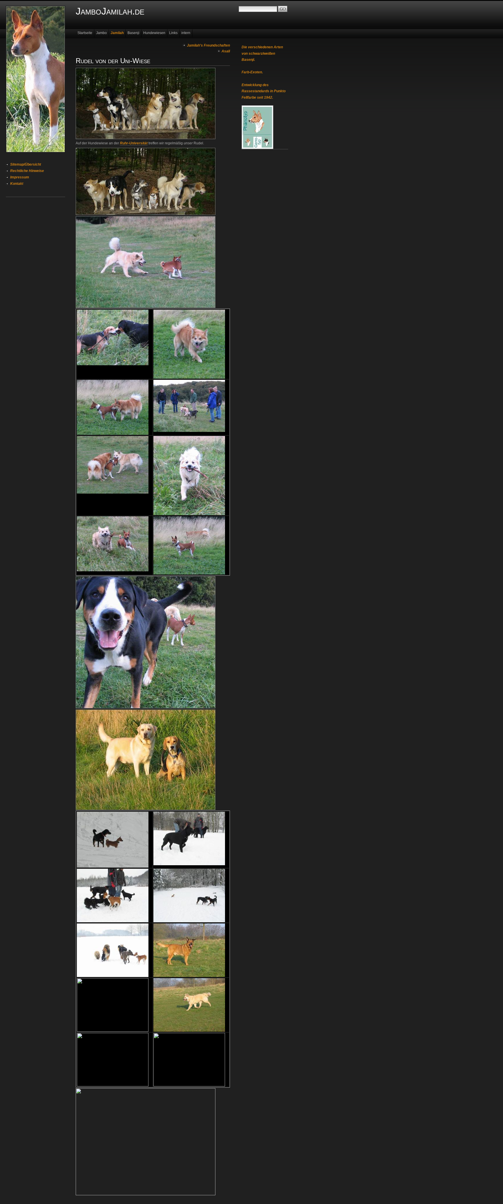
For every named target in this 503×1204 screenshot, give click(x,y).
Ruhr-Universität (134, 143)
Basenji (133, 33)
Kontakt (16, 184)
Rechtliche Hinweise (27, 171)
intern (185, 33)
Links (173, 33)
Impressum (19, 177)
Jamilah (117, 33)
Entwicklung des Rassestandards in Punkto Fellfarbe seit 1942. (264, 91)
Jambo (101, 33)
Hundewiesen (154, 33)
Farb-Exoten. (252, 72)
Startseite (84, 33)
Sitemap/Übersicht (25, 164)
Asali (226, 51)
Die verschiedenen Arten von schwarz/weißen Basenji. (262, 53)
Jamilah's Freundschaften (208, 45)
